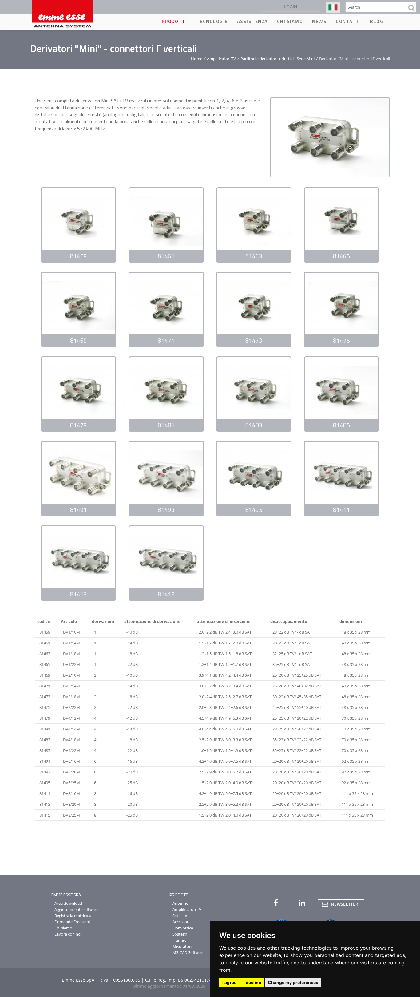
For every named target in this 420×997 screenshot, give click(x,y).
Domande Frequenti (72, 921)
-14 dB (132, 643)
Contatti (348, 21)
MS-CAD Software (188, 952)
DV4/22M (71, 750)
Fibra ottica (182, 928)
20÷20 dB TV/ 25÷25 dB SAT (296, 675)
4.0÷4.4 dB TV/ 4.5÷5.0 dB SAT (225, 729)
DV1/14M (71, 643)
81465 (44, 664)
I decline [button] (252, 982)
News (319, 21)
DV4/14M (71, 729)
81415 (44, 815)
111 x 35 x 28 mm (357, 793)
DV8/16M (71, 793)
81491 (44, 761)
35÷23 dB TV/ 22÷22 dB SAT (296, 739)
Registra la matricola (72, 915)
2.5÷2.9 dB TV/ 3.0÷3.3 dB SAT (225, 739)
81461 (44, 643)
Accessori (180, 921)
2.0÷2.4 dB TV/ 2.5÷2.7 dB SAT (225, 696)
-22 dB (132, 664)
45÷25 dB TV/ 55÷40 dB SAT (296, 707)
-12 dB (132, 718)
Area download (68, 903)
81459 (44, 632)
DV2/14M (71, 686)
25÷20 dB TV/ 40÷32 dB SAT (296, 686)
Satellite (179, 915)
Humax (179, 940)
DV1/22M (71, 664)
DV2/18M (71, 696)
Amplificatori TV (221, 58)
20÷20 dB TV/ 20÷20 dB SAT (296, 761)
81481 (44, 729)
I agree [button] (229, 982)
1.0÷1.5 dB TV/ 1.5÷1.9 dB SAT (225, 750)
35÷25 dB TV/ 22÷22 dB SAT (296, 750)
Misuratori (182, 946)
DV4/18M (71, 739)
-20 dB (132, 772)
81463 (44, 653)
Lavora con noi (67, 934)
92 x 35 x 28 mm (356, 761)
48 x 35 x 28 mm (356, 632)
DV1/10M (71, 632)
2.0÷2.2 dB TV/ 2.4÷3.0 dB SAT (225, 632)
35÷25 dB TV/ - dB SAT (292, 664)
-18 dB (132, 653)
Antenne (180, 903)
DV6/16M (71, 761)
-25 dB (132, 782)
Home (196, 58)
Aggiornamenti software (76, 909)
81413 (44, 804)
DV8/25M (71, 815)
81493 (44, 772)
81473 (44, 696)
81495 (44, 782)
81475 (44, 707)
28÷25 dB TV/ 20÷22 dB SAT (296, 729)
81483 (44, 739)
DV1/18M (71, 653)
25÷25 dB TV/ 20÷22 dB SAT (296, 718)
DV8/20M (71, 804)
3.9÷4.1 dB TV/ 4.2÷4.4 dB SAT (225, 675)
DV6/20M (71, 772)
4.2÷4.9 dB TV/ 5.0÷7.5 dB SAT (225, 761)
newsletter (344, 904)
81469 (44, 675)
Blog (376, 21)
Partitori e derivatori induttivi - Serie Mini (277, 58)
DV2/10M (71, 675)
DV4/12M (71, 718)
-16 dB (132, 761)
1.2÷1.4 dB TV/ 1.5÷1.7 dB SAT (225, 664)
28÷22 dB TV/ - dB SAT (292, 632)
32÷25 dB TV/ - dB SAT (292, 653)
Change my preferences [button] (293, 982)
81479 (44, 718)
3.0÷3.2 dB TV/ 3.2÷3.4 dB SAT (225, 686)
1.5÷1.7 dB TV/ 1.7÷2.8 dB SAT (225, 643)
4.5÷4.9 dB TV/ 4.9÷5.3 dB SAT (225, 718)
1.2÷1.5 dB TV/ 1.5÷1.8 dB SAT (225, 653)
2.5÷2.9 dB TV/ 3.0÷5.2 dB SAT (225, 772)
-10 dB (132, 632)
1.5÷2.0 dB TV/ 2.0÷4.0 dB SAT (225, 782)
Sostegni (180, 934)
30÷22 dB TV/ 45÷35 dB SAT (296, 696)
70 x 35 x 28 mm (356, 718)
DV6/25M (71, 782)
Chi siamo (290, 21)
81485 (44, 750)
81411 (44, 793)
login (290, 7)
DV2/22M (71, 707)
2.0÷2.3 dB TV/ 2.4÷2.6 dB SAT (225, 707)
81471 (44, 686)
